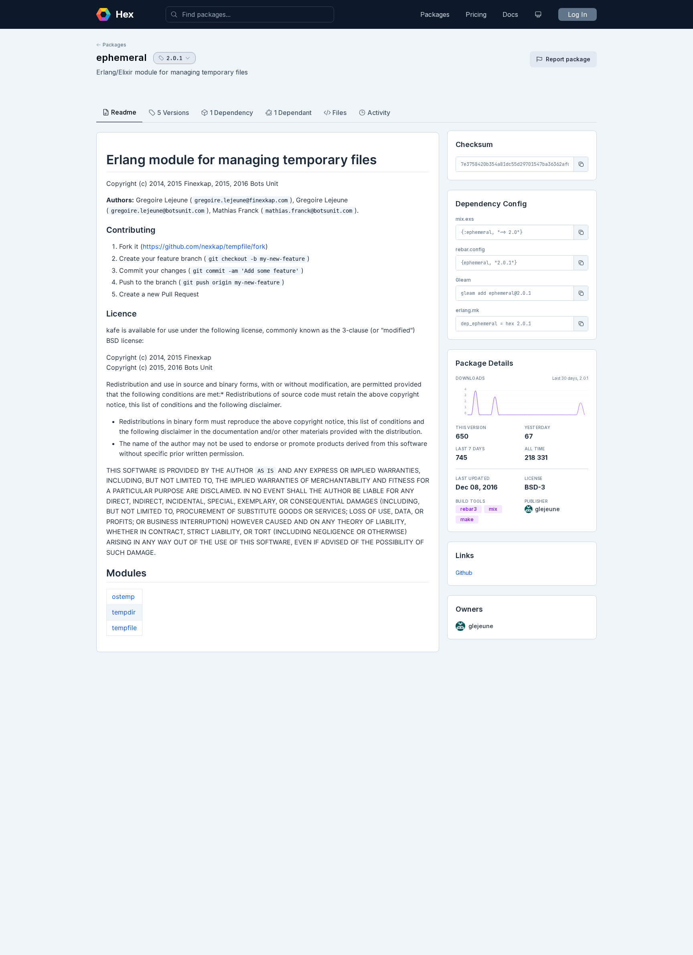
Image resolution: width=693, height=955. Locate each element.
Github (464, 572)
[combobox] (250, 14)
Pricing (476, 14)
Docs (510, 14)
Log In (577, 14)
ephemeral (121, 57)
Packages (435, 14)
